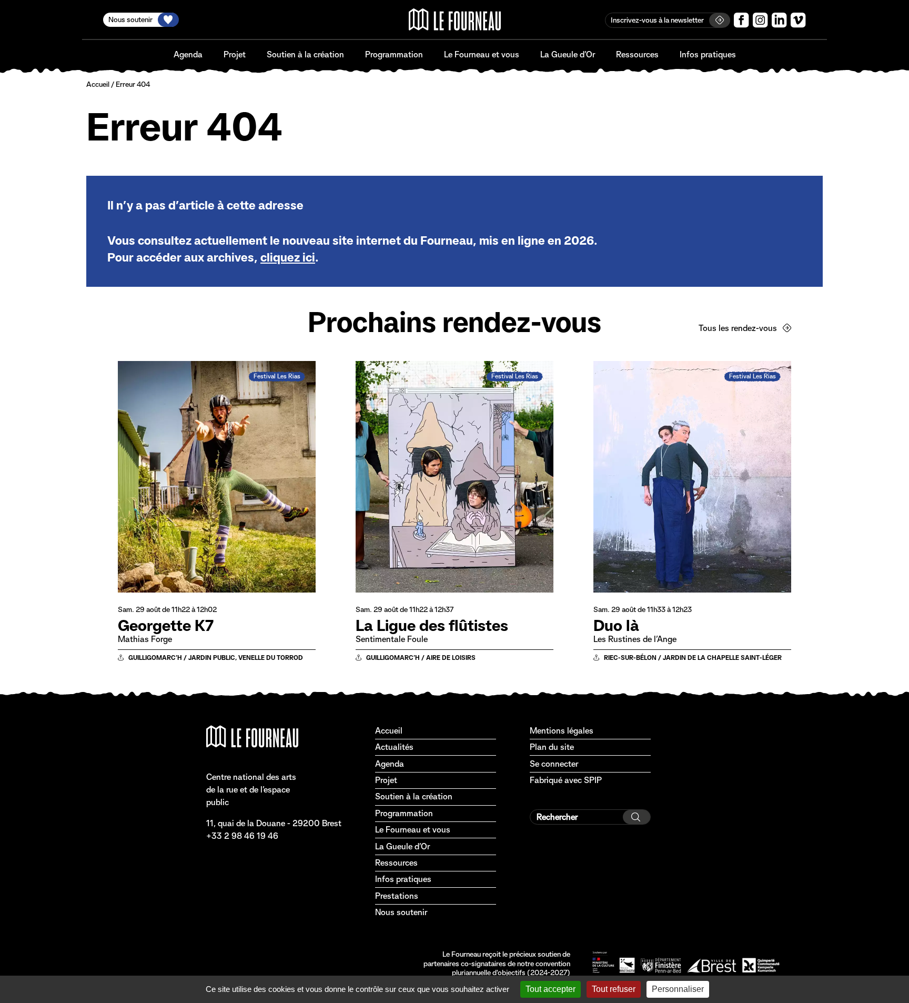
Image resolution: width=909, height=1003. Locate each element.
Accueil (97, 84)
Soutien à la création (305, 54)
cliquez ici (287, 257)
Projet (235, 54)
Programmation (394, 54)
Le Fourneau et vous (481, 54)
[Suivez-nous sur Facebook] (741, 20)
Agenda (188, 54)
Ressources (637, 54)
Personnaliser (678, 989)
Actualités (394, 747)
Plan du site (552, 747)
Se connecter (554, 764)
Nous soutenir (401, 912)
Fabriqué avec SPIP (566, 780)
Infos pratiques (708, 54)
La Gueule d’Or (567, 54)
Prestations (396, 896)
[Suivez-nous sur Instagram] (760, 20)
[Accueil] (455, 19)
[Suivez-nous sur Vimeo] (798, 20)
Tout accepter (550, 989)
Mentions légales (561, 731)
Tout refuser (613, 989)
